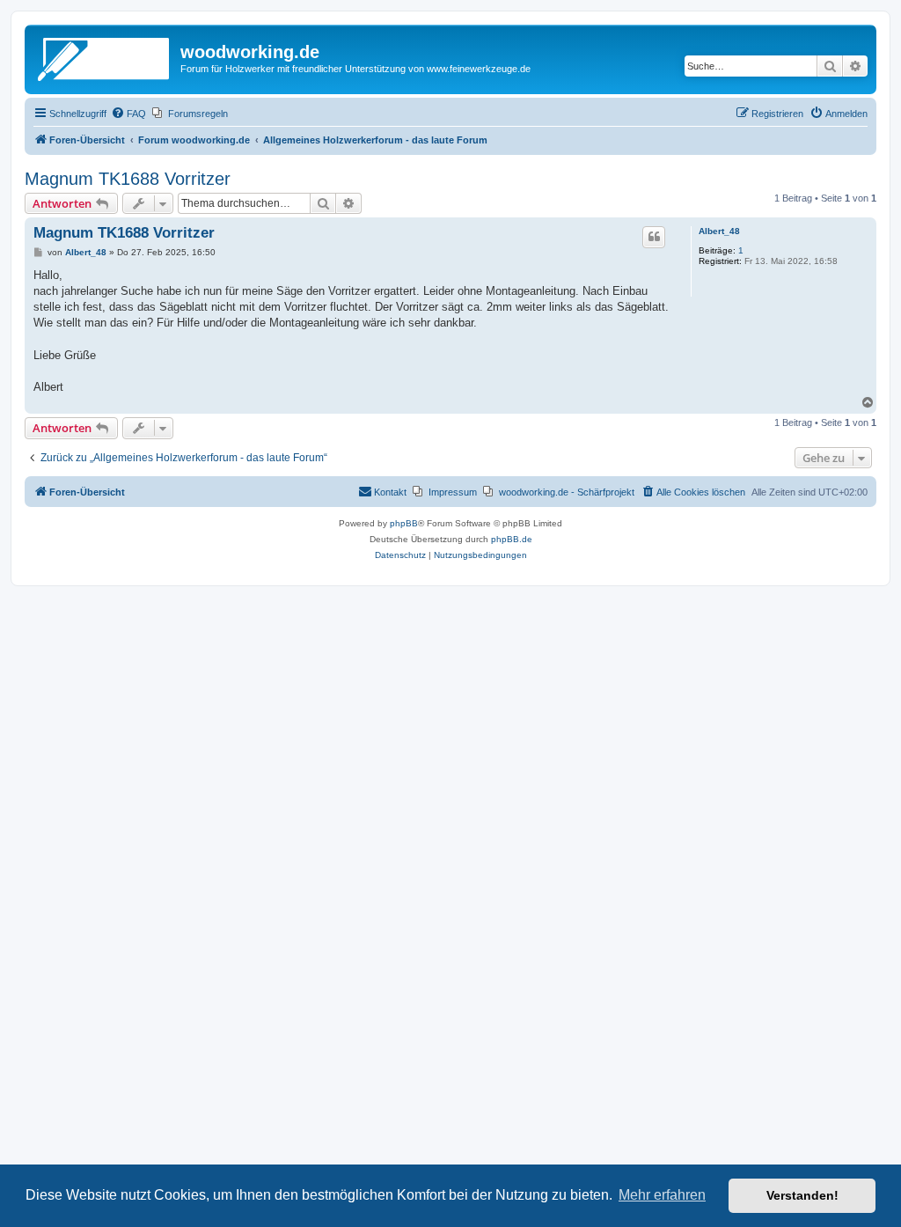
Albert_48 (719, 231)
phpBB (404, 523)
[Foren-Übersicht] (104, 57)
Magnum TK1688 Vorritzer (128, 178)
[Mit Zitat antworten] (653, 236)
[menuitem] (128, 113)
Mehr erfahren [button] (662, 1194)
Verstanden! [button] (802, 1195)
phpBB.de (511, 539)
